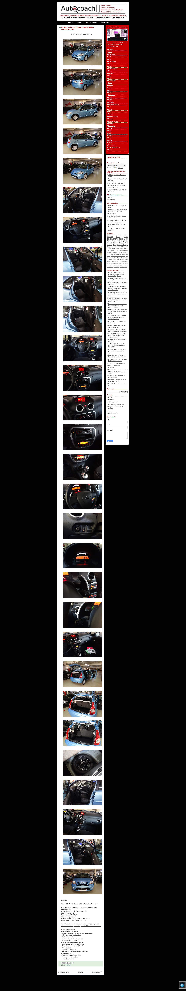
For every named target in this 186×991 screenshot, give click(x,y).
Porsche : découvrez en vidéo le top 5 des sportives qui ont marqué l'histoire (117, 305)
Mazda (110, 99)
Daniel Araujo (125, 263)
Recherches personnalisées (116, 404)
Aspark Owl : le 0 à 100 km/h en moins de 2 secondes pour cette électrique (117, 294)
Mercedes (111, 102)
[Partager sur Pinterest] (70, 963)
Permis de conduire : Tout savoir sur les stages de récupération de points (117, 311)
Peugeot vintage (113, 116)
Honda (110, 83)
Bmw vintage (112, 61)
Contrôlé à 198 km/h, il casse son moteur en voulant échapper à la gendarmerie (117, 299)
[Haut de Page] (182, 985)
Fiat (109, 75)
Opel (109, 111)
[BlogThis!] (64, 963)
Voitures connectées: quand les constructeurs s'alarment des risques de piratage (117, 317)
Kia (109, 90)
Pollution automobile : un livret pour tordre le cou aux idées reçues (116, 351)
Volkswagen (111, 145)
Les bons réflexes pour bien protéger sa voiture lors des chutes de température (116, 274)
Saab (109, 130)
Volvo (110, 150)
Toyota (110, 142)
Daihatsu (110, 73)
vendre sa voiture (123, 267)
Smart (110, 138)
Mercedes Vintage (113, 104)
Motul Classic (112, 213)
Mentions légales (113, 413)
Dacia (110, 71)
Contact (110, 411)
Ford (109, 78)
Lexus (110, 97)
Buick (110, 64)
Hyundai (110, 85)
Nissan (110, 109)
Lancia (110, 92)
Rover (110, 128)
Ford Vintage (112, 80)
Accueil (80, 972)
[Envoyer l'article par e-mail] (72, 962)
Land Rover (111, 95)
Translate (120, 168)
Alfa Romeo (111, 54)
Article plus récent (63, 972)
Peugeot (110, 114)
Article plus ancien (97, 972)
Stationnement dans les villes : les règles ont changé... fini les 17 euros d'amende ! (117, 288)
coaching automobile (114, 267)
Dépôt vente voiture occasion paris (119, 256)
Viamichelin (111, 199)
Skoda (110, 135)
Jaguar (110, 87)
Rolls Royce (111, 126)
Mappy (110, 197)
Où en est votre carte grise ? (116, 183)
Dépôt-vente (111, 399)
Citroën (69, 965)
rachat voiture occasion (118, 259)
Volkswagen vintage (114, 147)
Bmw (109, 59)
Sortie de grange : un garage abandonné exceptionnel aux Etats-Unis (116, 345)
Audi (109, 56)
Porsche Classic (113, 121)
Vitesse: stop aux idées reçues (117, 363)
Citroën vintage (112, 68)
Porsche (110, 118)
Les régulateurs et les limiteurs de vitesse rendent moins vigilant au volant (117, 371)
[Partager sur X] (66, 963)
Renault (110, 123)
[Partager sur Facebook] (68, 963)
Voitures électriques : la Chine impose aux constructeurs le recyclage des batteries (116, 335)
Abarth (110, 52)
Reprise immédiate (111, 257)
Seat (109, 133)
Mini (109, 107)
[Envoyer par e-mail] (62, 963)
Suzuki (110, 140)
